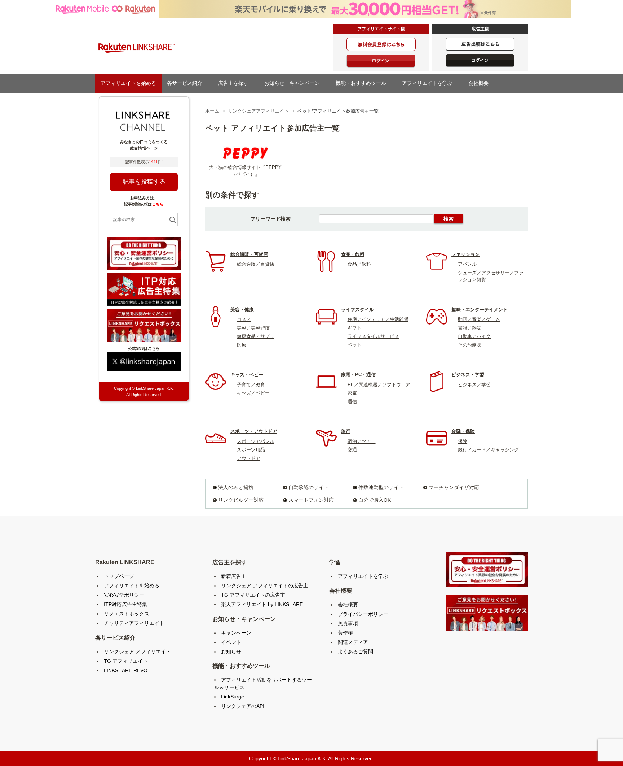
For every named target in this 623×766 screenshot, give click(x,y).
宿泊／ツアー (362, 441)
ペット (355, 345)
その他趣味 (469, 345)
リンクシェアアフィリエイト (258, 111)
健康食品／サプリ (255, 336)
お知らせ (231, 651)
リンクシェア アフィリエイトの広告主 (264, 585)
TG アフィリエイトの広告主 (253, 595)
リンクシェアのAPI (242, 706)
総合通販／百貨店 (255, 264)
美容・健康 (242, 309)
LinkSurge (232, 697)
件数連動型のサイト (381, 487)
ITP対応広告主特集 (125, 604)
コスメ (244, 319)
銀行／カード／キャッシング (488, 449)
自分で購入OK (374, 500)
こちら (158, 204)
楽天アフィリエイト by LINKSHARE (262, 604)
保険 (462, 441)
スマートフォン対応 (311, 500)
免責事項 (348, 623)
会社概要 (481, 83)
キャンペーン (236, 633)
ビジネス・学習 (467, 374)
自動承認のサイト (308, 487)
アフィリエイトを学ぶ (430, 83)
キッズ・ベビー (246, 374)
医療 (241, 345)
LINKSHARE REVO (125, 670)
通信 (352, 401)
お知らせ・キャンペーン (294, 83)
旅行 (345, 431)
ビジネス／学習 (474, 384)
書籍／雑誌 (469, 328)
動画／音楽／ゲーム (479, 319)
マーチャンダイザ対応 (454, 487)
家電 (352, 393)
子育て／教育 (251, 384)
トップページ (119, 576)
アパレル (467, 264)
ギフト (355, 328)
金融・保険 (463, 431)
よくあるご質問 (355, 651)
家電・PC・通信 (358, 374)
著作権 (345, 633)
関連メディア (353, 642)
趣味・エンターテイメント (479, 309)
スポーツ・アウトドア (253, 431)
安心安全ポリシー (124, 595)
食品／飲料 (359, 264)
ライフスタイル (357, 309)
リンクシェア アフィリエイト (137, 651)
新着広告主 (233, 576)
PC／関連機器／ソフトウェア (379, 384)
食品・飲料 (352, 254)
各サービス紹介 (187, 83)
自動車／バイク (474, 336)
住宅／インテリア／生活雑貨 (378, 319)
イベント (231, 642)
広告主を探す (235, 83)
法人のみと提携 (235, 487)
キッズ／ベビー (253, 393)
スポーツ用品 (251, 449)
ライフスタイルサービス (373, 336)
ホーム (212, 111)
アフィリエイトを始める (128, 83)
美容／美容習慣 (253, 328)
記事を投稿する (144, 181)
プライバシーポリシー (363, 614)
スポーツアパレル (255, 441)
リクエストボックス (126, 614)
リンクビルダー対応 (241, 500)
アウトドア (248, 458)
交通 (352, 449)
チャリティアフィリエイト (134, 623)
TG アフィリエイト (126, 661)
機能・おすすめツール (363, 83)
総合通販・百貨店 (249, 254)
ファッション (465, 254)
